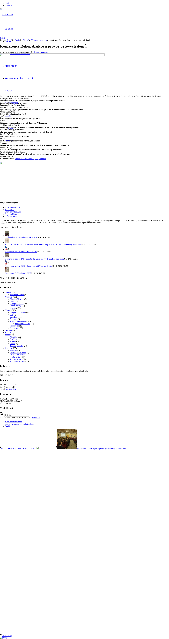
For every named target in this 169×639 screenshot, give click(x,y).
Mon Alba (36, 417)
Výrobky (8, 348)
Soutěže (8, 332)
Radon (12, 344)
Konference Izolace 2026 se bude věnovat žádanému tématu (28, 266)
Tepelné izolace (16, 359)
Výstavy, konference (40, 52)
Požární (13, 341)
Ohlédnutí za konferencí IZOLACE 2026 (21, 237)
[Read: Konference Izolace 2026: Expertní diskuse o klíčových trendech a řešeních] (7, 257)
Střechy (13, 308)
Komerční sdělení (17, 295)
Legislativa (14, 317)
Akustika (13, 337)
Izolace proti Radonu (18, 352)
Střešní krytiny (15, 357)
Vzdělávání (14, 326)
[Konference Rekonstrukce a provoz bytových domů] (52, 55)
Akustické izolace (17, 299)
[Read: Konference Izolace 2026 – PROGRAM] (7, 249)
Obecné (8, 310)
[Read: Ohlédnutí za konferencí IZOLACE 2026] (7, 235)
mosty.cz (8, 3)
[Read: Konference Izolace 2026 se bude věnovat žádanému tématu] (7, 264)
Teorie (7, 335)
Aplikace (8, 297)
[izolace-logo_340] (6, 14)
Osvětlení (13, 339)
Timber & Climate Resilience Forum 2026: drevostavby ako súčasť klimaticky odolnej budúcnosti (43, 244)
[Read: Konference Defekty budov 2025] (7, 271)
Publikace (14, 319)
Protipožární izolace (17, 355)
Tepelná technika (16, 346)
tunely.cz (8, 5)
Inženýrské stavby (17, 303)
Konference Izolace (22, 324)
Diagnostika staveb (17, 312)
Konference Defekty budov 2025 (18, 273)
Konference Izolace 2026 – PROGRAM (21, 252)
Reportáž (8, 330)
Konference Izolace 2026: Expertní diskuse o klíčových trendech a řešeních (34, 259)
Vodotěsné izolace (17, 361)
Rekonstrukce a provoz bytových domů (30, 159)
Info (11, 315)
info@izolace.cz (12, 389)
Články (3, 38)
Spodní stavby (15, 306)
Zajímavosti (14, 328)
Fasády (12, 301)
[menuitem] (87, 3)
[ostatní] (8, 292)
